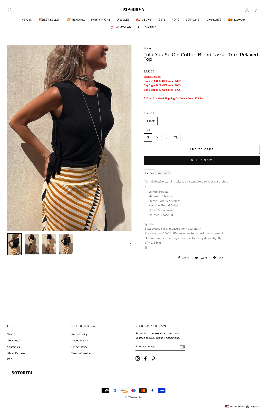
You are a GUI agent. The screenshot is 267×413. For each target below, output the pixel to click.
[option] (69, 138)
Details (149, 173)
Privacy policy (79, 347)
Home (147, 48)
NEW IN (26, 20)
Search (11, 334)
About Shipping (80, 340)
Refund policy (79, 334)
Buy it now (201, 160)
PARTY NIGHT (100, 20)
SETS (162, 20)
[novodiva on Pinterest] (153, 358)
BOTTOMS (192, 20)
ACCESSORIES (147, 27)
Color (149, 113)
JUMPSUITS (213, 20)
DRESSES (123, 20)
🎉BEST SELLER (49, 20)
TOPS (175, 20)
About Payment (16, 353)
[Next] (129, 244)
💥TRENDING (75, 20)
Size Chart (163, 173)
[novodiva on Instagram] (137, 358)
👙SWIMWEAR (120, 27)
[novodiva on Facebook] (145, 358)
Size (147, 130)
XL (176, 137)
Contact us (13, 347)
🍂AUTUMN (144, 20)
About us (12, 340)
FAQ (10, 359)
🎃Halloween (237, 20)
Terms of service (81, 353)
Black (151, 121)
